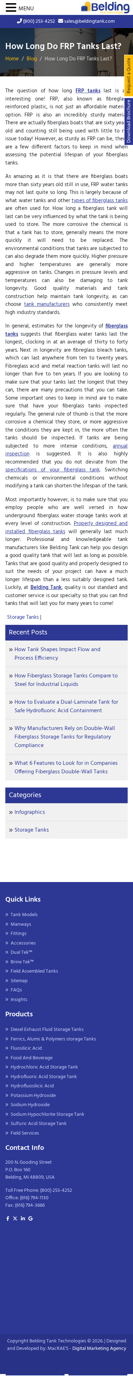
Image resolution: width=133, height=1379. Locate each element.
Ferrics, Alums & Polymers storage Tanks (53, 1039)
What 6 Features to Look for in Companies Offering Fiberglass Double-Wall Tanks (66, 768)
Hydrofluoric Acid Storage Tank (44, 1077)
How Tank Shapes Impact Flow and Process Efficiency (57, 654)
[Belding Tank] (105, 7)
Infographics (30, 812)
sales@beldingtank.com (89, 21)
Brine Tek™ (22, 962)
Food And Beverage (31, 1058)
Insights (19, 1000)
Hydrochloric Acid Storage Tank (44, 1067)
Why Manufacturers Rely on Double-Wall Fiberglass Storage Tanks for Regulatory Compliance (65, 737)
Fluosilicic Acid (26, 1048)
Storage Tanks (23, 617)
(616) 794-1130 (34, 1198)
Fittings (19, 934)
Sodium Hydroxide (30, 1105)
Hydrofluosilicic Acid (32, 1086)
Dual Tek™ (21, 952)
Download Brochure (129, 121)
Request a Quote (129, 75)
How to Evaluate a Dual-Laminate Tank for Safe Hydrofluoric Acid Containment (66, 706)
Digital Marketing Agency (99, 1349)
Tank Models (24, 915)
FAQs (16, 990)
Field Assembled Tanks (34, 971)
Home (12, 59)
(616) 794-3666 (30, 1205)
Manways (21, 924)
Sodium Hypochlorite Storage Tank (47, 1114)
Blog (32, 59)
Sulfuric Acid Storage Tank (39, 1124)
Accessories (23, 943)
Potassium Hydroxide (33, 1096)
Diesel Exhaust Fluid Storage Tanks (47, 1030)
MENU (26, 8)
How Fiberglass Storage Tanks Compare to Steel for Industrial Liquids (66, 680)
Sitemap (19, 981)
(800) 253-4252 (38, 21)
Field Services (25, 1133)
